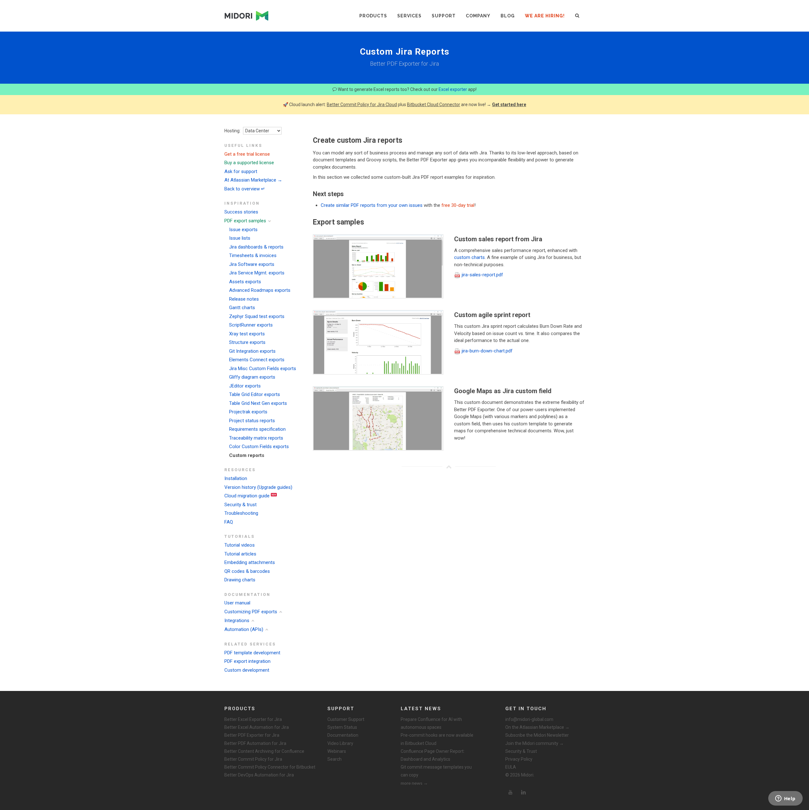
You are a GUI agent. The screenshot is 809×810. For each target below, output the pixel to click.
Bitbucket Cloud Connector (433, 104)
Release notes (244, 299)
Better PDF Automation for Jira (255, 743)
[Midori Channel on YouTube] (510, 792)
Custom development (246, 670)
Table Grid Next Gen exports (258, 403)
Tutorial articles (240, 554)
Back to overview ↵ (244, 189)
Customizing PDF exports (250, 612)
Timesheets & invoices (253, 255)
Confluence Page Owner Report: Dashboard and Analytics (433, 755)
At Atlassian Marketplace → (253, 180)
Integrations (236, 620)
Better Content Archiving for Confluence (264, 751)
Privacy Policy (518, 759)
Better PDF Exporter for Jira (251, 735)
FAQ (228, 522)
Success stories (241, 212)
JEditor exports (245, 386)
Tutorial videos (239, 545)
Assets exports (245, 282)
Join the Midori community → (534, 743)
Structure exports (247, 342)
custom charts (469, 257)
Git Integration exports (252, 351)
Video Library (340, 743)
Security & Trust (521, 751)
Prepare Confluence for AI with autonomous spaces (431, 723)
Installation (235, 478)
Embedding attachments (249, 562)
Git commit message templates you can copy (436, 771)
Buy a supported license (249, 162)
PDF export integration (247, 661)
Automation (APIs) (243, 629)
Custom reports (246, 455)
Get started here (509, 104)
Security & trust (240, 504)
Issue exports (243, 229)
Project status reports (252, 420)
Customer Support (345, 719)
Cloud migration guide (247, 496)
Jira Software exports (251, 264)
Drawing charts (239, 580)
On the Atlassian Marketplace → (537, 727)
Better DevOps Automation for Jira (259, 774)
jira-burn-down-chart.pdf (487, 351)
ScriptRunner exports (251, 325)
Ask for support (240, 171)
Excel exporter (453, 89)
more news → (414, 783)
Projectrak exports (248, 412)
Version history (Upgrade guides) (258, 487)
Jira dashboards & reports (256, 247)
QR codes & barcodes (247, 571)
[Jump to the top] (449, 467)
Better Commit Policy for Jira (253, 759)
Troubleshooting (241, 513)
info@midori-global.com (529, 719)
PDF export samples (245, 221)
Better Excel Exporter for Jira (253, 719)
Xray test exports (247, 334)
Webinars (336, 751)
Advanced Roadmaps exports (259, 290)
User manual (237, 603)
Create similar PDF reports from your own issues (372, 205)
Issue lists (239, 238)
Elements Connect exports (256, 360)
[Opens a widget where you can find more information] (785, 799)
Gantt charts (242, 307)
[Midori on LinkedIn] (524, 792)
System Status (342, 727)
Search (334, 759)
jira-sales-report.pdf (482, 275)
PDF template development (252, 653)
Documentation (342, 735)
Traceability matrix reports (256, 438)
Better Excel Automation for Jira (256, 727)
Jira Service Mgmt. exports (256, 273)
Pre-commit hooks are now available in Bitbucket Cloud (437, 739)
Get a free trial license (247, 154)
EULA (510, 767)
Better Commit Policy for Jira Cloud (362, 104)
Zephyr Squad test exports (256, 316)
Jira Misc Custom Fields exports (262, 368)
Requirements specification (257, 429)
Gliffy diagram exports (252, 377)
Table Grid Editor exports (254, 394)
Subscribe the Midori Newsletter (537, 735)
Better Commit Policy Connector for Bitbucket (269, 767)
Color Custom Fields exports (259, 446)
